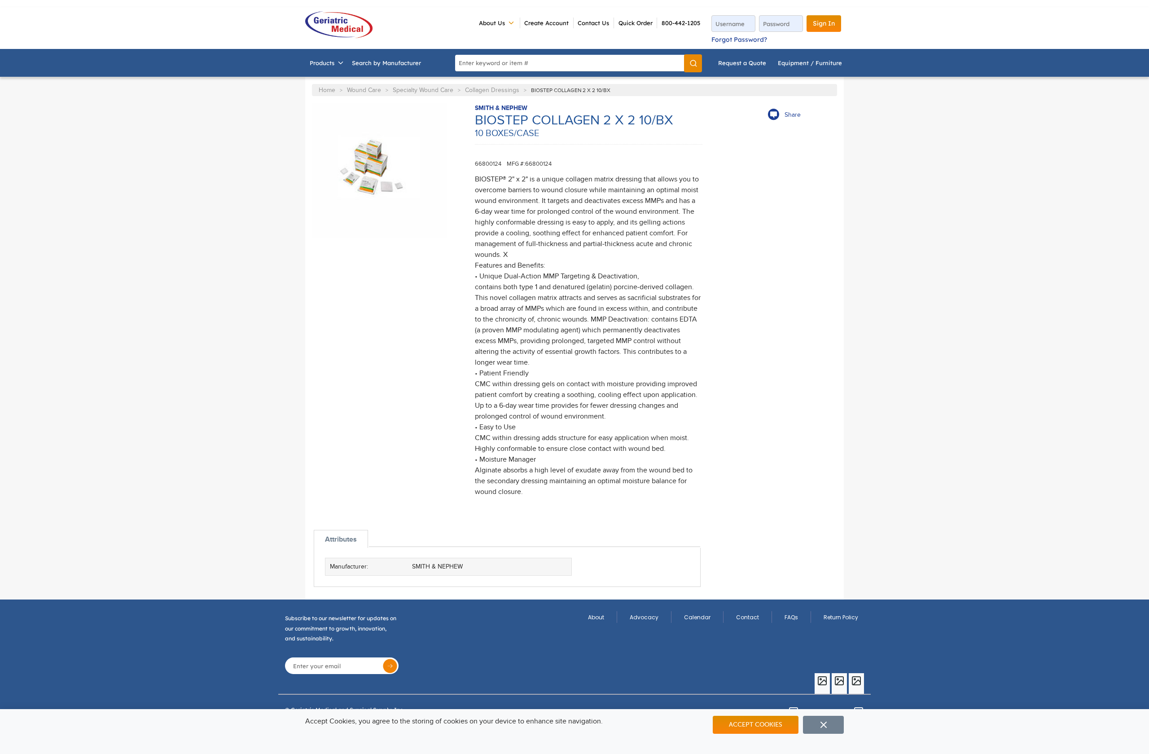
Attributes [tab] (341, 539)
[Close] (823, 725)
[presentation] (341, 539)
